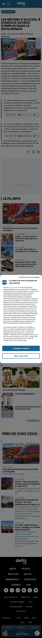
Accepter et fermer (21, 348)
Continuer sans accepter (29, 277)
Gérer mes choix (21, 356)
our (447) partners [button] (13, 287)
